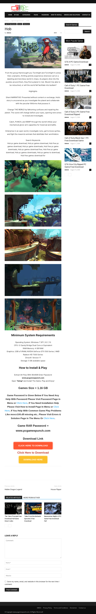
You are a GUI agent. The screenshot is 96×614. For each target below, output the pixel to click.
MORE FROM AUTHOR (32, 498)
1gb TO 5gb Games (17, 21)
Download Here (33, 459)
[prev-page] (6, 525)
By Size (16, 15)
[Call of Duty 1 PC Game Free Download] (78, 76)
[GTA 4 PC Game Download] (78, 52)
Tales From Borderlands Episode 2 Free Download (32, 518)
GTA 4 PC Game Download (76, 62)
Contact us (82, 608)
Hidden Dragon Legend (13, 489)
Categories (26, 15)
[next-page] (9, 525)
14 (90, 65)
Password (45, 15)
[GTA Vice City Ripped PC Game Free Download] (78, 154)
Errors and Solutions (72, 15)
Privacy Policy (47, 608)
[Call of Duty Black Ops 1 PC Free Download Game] (78, 128)
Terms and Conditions (61, 608)
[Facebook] (7, 475)
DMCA (39, 608)
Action (19, 24)
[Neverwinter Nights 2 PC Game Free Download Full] (52, 508)
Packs (36, 15)
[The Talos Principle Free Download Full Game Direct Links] (13, 508)
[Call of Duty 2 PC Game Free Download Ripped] (78, 102)
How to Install (56, 15)
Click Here (22, 403)
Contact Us (86, 15)
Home (10, 15)
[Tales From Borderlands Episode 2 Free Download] (33, 508)
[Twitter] (12, 475)
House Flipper (56, 489)
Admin (9, 33)
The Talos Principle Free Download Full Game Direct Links (13, 518)
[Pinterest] (17, 475)
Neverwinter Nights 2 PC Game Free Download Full (52, 518)
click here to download (33, 445)
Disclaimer (73, 608)
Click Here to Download (33, 452)
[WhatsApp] (23, 475)
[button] (89, 1)
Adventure (26, 24)
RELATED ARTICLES (13, 498)
